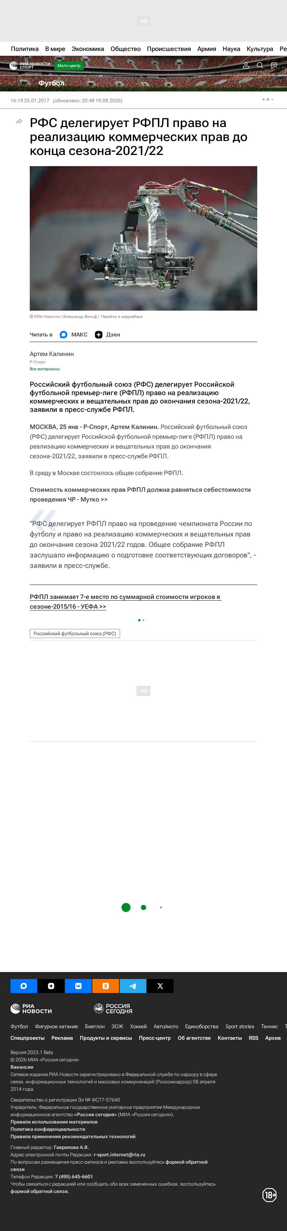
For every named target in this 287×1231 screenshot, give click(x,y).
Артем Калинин (52, 353)
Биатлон (95, 1026)
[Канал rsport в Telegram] (133, 986)
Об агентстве (194, 1038)
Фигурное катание (56, 1026)
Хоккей (138, 1026)
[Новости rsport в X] (160, 986)
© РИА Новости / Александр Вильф (63, 316)
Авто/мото (166, 1026)
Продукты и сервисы (106, 1038)
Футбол (19, 1026)
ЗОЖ (117, 1026)
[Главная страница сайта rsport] (46, 65)
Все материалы (45, 368)
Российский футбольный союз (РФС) (75, 633)
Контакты (230, 1038)
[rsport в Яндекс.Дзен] (51, 986)
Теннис (269, 1026)
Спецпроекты (27, 1038)
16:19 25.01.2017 (29, 100)
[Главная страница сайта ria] (11, 65)
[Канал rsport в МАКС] (23, 986)
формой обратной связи (39, 1191)
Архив (273, 1038)
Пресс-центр (155, 1038)
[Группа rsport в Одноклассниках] (105, 986)
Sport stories (239, 1026)
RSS (253, 1038)
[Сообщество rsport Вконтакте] (78, 986)
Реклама (62, 1038)
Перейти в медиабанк (122, 316)
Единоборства (201, 1026)
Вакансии (21, 1067)
